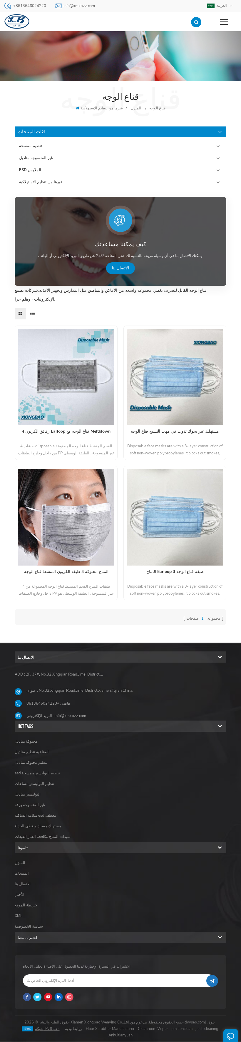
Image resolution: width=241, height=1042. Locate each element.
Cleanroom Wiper (153, 1028)
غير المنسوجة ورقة (30, 805)
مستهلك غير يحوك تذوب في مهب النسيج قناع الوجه (175, 431)
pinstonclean (182, 1028)
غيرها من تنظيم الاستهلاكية (102, 108)
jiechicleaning (207, 1028)
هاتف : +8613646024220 (48, 703)
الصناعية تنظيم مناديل (32, 752)
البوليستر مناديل (28, 794)
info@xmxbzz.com (79, 6)
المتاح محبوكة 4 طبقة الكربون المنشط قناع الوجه (66, 571)
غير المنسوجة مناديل (36, 158)
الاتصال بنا (120, 268)
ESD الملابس (30, 170)
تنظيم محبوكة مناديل (31, 762)
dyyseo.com (195, 1022)
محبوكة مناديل (26, 741)
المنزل (20, 863)
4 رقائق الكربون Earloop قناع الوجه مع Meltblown (66, 431)
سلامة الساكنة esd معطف (35, 815)
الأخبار (19, 894)
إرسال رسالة (230, 1035)
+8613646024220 (29, 6)
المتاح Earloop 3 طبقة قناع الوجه (175, 571)
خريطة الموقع (26, 905)
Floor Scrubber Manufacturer (110, 1028)
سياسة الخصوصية (29, 926)
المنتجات (22, 873)
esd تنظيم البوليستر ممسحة (37, 773)
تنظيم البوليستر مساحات (34, 783)
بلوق (211, 1022)
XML (18, 915)
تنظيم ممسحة (30, 146)
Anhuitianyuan (120, 1035)
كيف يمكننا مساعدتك (120, 244)
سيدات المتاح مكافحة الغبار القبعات (43, 836)
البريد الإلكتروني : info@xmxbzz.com (56, 715)
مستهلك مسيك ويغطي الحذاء (38, 826)
